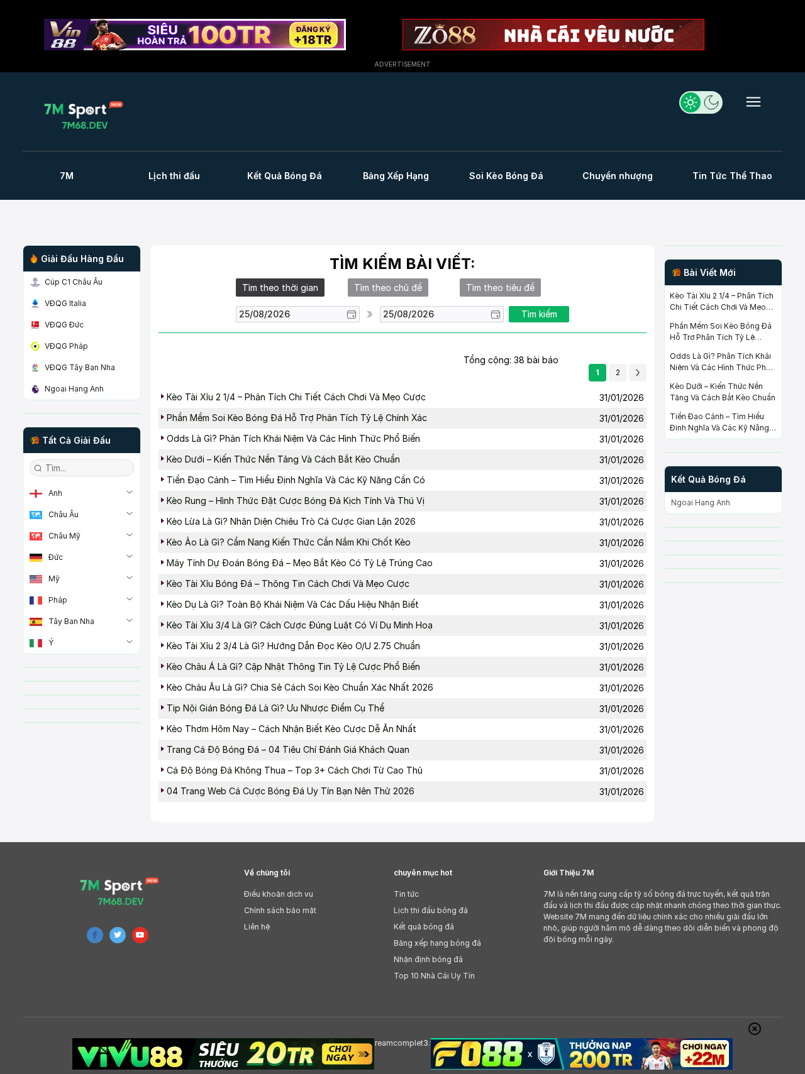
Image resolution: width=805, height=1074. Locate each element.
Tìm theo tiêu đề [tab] (500, 287)
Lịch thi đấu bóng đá (431, 910)
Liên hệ (257, 926)
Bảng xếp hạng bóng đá (437, 943)
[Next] (638, 372)
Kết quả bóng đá (424, 926)
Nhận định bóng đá (428, 959)
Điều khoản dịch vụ (278, 894)
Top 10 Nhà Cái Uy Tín (434, 975)
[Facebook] (95, 935)
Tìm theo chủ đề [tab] (388, 287)
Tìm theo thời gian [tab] (280, 287)
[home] (87, 114)
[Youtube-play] (140, 935)
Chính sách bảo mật (280, 910)
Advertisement (402, 64)
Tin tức (406, 894)
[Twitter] (117, 935)
